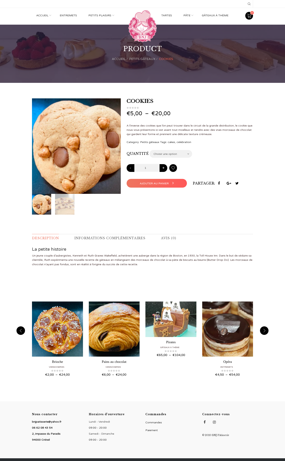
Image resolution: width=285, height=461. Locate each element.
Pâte (186, 15)
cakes (171, 142)
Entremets (68, 15)
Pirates (171, 342)
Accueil (42, 15)
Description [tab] (45, 238)
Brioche (57, 362)
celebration (184, 142)
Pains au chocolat (114, 362)
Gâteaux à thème (215, 15)
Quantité (138, 154)
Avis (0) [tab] (168, 238)
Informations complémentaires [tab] (109, 238)
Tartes (166, 15)
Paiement (151, 430)
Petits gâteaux (142, 59)
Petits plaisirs (99, 15)
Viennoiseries (56, 367)
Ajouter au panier (154, 183)
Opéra (227, 362)
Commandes (153, 422)
